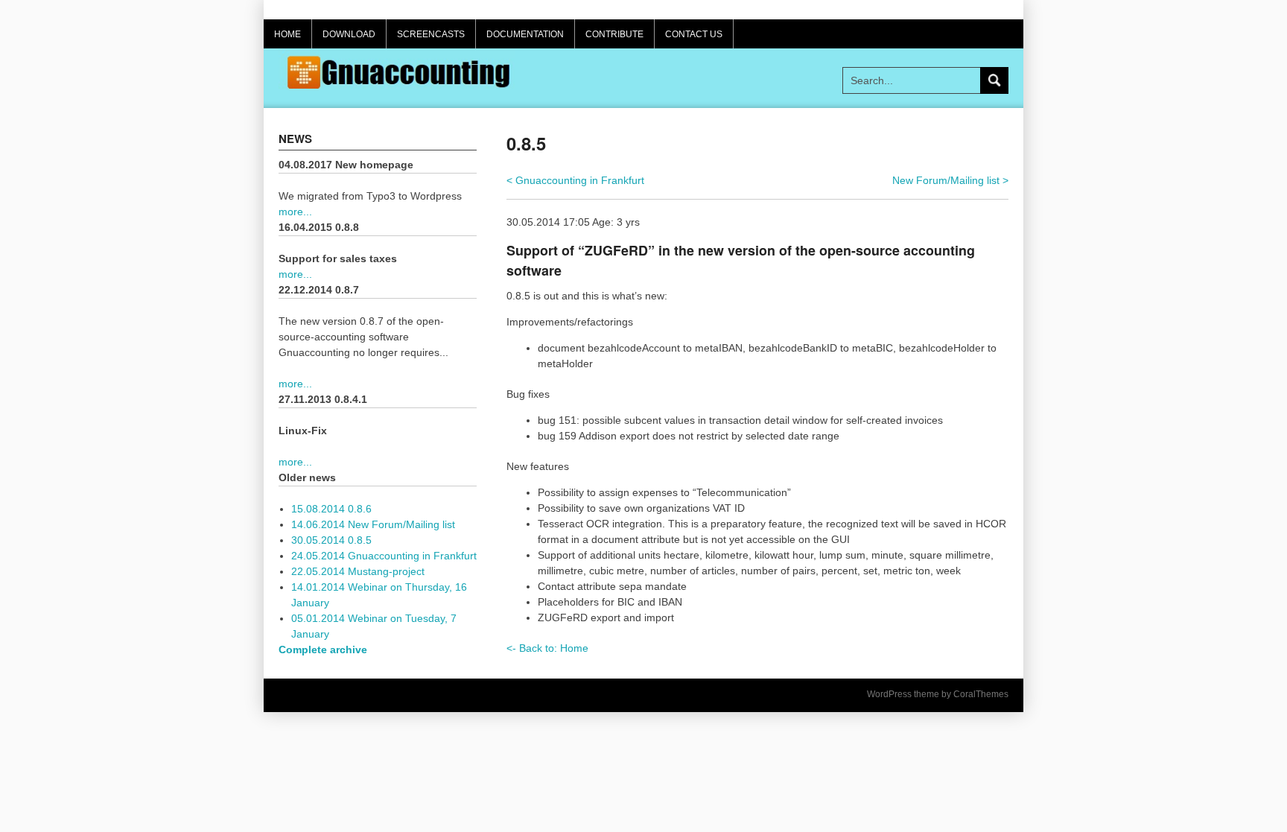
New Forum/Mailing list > (950, 180)
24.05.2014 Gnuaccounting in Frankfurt (384, 556)
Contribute (614, 34)
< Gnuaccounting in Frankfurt (575, 180)
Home (287, 34)
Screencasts (431, 34)
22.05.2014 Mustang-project (358, 571)
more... (295, 211)
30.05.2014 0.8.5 (331, 540)
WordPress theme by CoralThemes (937, 694)
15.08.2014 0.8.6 (331, 509)
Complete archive (323, 649)
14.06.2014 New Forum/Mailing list (373, 524)
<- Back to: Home (547, 648)
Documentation (525, 34)
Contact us (693, 34)
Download (348, 34)
